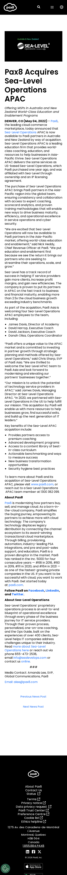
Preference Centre (32, 814)
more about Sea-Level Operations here (25, 648)
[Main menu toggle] (52, 7)
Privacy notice (32, 803)
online (25, 661)
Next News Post (33, 707)
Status (32, 794)
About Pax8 (33, 786)
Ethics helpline (32, 821)
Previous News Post (33, 696)
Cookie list (32, 818)
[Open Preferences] (5, 868)
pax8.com (16, 585)
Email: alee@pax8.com (21, 682)
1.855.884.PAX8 (33, 846)
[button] (39, 7)
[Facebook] (33, 852)
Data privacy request (32, 807)
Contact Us (33, 790)
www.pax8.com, (42, 484)
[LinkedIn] (27, 852)
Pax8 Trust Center (32, 810)
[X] (39, 852)
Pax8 (54, 121)
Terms (32, 799)
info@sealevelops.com (30, 658)
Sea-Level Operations (20, 132)
